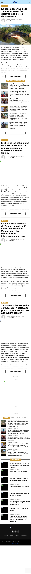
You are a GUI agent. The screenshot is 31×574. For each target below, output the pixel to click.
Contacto (24, 535)
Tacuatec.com (15, 543)
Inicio (6, 535)
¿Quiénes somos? (14, 535)
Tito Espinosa (11, 20)
